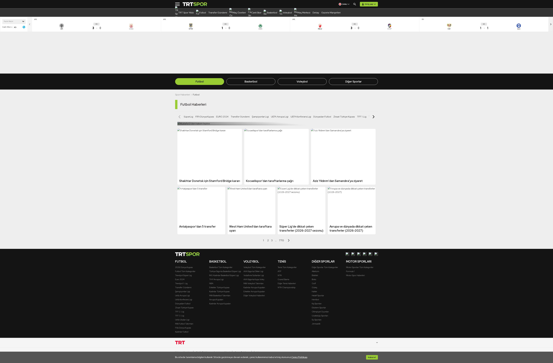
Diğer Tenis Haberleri (287, 283)
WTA (280, 275)
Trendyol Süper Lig (183, 275)
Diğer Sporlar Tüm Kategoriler (325, 267)
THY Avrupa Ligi (216, 279)
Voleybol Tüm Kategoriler (255, 267)
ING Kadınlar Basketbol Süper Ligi (224, 275)
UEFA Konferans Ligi (301, 116)
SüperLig (188, 116)
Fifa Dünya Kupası (183, 327)
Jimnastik (316, 323)
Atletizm (315, 271)
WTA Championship (287, 287)
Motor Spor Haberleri (355, 275)
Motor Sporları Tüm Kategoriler (359, 267)
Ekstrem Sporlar (319, 307)
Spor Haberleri (182, 94)
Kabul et (372, 357)
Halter (314, 291)
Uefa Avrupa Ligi (182, 295)
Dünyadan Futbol (322, 116)
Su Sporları (316, 319)
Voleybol (302, 81)
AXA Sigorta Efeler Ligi (253, 271)
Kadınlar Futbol (181, 331)
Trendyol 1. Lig (181, 283)
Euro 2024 (179, 279)
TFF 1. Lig (361, 116)
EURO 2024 (222, 116)
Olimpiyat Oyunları (320, 311)
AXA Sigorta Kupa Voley (254, 279)
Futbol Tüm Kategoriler (185, 271)
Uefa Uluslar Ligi (182, 319)
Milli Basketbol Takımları (219, 295)
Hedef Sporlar (318, 295)
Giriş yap (369, 4)
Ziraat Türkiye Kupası (344, 116)
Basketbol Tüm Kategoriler (220, 267)
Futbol (200, 81)
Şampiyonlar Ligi (260, 116)
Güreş (314, 287)
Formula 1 (350, 271)
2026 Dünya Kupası (184, 267)
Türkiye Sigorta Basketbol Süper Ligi (225, 271)
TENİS (282, 261)
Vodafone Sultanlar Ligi (254, 275)
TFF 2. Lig (179, 311)
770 (281, 240)
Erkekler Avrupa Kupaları (254, 291)
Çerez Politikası (299, 357)
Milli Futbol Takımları (184, 323)
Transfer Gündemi (240, 116)
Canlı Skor (6, 27)
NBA (211, 283)
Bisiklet (315, 275)
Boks (314, 279)
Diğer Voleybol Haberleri (254, 295)
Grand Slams (283, 279)
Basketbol (251, 81)
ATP (279, 271)
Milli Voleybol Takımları (254, 283)
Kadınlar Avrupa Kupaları (220, 303)
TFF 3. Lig (179, 315)
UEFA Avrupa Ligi (279, 116)
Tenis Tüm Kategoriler (287, 267)
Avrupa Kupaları (216, 299)
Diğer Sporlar (353, 81)
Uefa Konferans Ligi (183, 299)
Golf (314, 283)
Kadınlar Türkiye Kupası (219, 291)
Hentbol (315, 299)
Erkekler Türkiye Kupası (219, 287)
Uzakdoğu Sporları (320, 315)
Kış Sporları (317, 303)
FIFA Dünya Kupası (204, 116)
